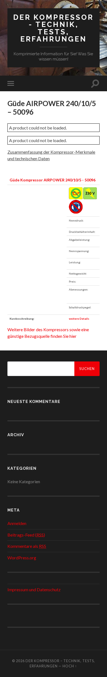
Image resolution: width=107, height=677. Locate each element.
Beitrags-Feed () (26, 534)
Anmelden (16, 523)
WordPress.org (21, 557)
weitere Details (79, 318)
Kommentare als (26, 546)
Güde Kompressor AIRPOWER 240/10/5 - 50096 (52, 180)
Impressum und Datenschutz (34, 589)
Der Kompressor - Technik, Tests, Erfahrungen (53, 28)
